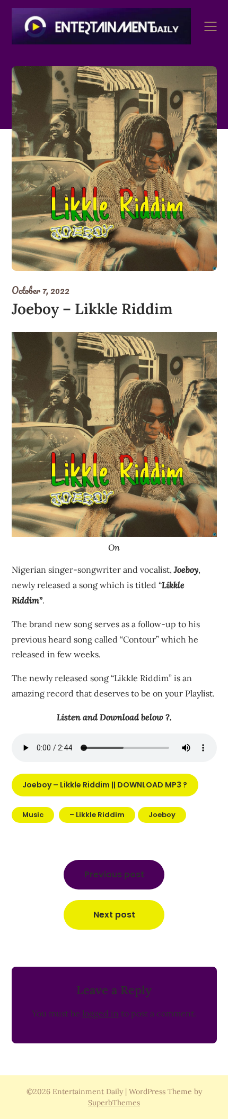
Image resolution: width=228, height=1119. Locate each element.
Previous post (114, 874)
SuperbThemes (114, 1102)
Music (32, 815)
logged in (100, 1013)
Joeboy (162, 815)
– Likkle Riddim (97, 815)
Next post (114, 915)
